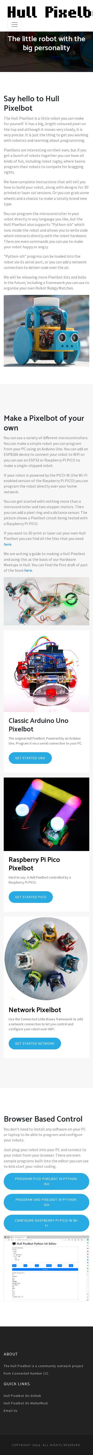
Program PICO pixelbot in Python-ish (46, 1181)
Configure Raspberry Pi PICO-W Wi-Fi (46, 1223)
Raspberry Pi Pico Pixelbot (34, 864)
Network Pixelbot (35, 1010)
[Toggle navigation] (15, 25)
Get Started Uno (30, 758)
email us (10, 1411)
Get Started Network (35, 1043)
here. (8, 544)
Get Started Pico (30, 897)
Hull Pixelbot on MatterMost (26, 1403)
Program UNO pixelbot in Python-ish (46, 1202)
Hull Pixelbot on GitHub (22, 1396)
